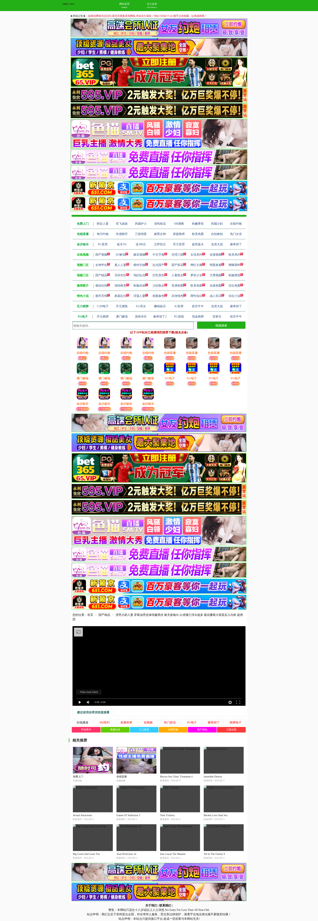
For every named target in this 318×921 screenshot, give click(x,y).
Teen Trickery (167, 815)
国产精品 (101, 275)
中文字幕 (158, 254)
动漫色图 (215, 285)
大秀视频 (215, 275)
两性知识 (196, 295)
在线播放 (82, 722)
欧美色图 (196, 285)
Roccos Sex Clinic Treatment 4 (176, 776)
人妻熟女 (177, 275)
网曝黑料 (234, 264)
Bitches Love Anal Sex (215, 815)
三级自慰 (231, 729)
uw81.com (68, 4)
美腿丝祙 (115, 729)
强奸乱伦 (139, 275)
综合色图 (234, 285)
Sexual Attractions (82, 815)
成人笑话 (215, 295)
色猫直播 (121, 776)
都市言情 (101, 295)
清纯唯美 (120, 285)
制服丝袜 (139, 285)
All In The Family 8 (214, 854)
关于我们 (151, 905)
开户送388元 (82, 408)
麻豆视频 (139, 254)
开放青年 (86, 729)
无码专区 (120, 275)
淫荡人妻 (139, 295)
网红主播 (196, 264)
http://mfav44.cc (152, 7)
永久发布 (152, 4)
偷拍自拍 (101, 285)
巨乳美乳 (158, 275)
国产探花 (177, 264)
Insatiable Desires (213, 776)
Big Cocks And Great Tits (86, 854)
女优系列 (196, 254)
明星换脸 (215, 264)
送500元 (170, 383)
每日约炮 (169, 357)
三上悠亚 (144, 729)
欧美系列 (234, 254)
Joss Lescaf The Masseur (173, 854)
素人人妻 (120, 264)
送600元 (82, 383)
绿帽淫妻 (173, 729)
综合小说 (234, 295)
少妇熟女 (158, 285)
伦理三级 (177, 254)
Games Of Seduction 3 (128, 815)
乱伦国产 (158, 264)
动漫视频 (215, 254)
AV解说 (120, 254)
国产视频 (101, 254)
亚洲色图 (177, 285)
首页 (90, 614)
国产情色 (202, 729)
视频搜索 (221, 325)
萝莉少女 (196, 275)
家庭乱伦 (120, 295)
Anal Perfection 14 (126, 854)
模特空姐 (139, 264)
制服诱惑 (234, 275)
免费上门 (82, 357)
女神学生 (101, 264)
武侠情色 (177, 295)
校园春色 (158, 295)
